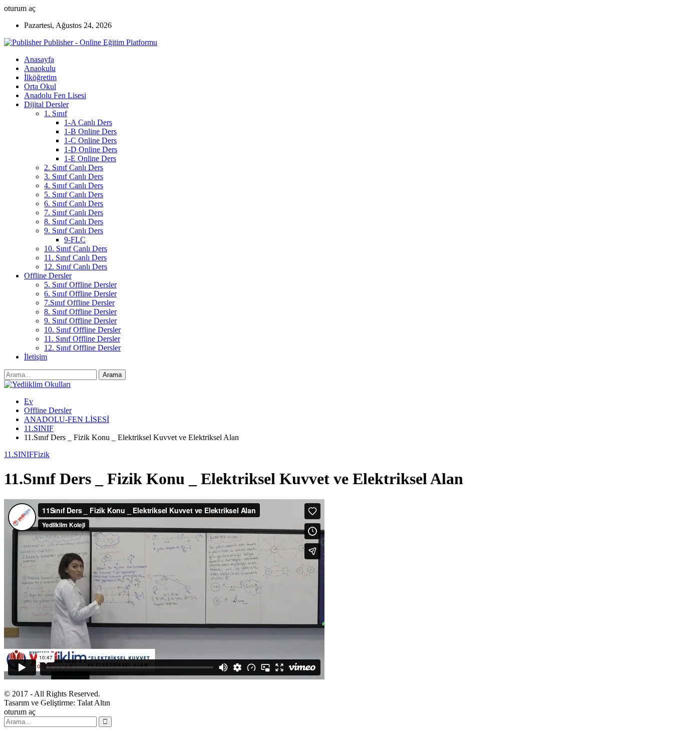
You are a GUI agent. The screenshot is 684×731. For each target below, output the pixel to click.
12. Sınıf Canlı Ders (75, 266)
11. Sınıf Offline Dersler (82, 338)
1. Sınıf (55, 113)
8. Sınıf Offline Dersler (80, 311)
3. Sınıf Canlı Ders (73, 176)
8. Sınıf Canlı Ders (73, 221)
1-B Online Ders (90, 131)
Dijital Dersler (46, 104)
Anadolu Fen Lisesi (55, 95)
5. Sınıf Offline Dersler (80, 284)
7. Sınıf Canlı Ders (73, 212)
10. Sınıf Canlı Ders (75, 248)
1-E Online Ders (90, 158)
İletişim (35, 356)
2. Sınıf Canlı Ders (73, 167)
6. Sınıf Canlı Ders (73, 203)
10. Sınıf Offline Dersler (82, 329)
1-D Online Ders (90, 149)
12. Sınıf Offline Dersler (82, 347)
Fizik (42, 454)
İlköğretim (40, 77)
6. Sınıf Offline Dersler (80, 293)
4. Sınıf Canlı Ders (73, 185)
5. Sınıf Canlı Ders (73, 194)
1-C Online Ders (90, 140)
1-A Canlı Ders (88, 122)
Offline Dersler (48, 275)
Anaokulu (40, 68)
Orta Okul (40, 86)
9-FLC (75, 239)
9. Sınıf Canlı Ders (73, 230)
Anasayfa (39, 59)
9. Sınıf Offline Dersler (80, 320)
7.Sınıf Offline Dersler (79, 302)
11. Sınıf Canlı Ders (75, 257)
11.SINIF (19, 454)
